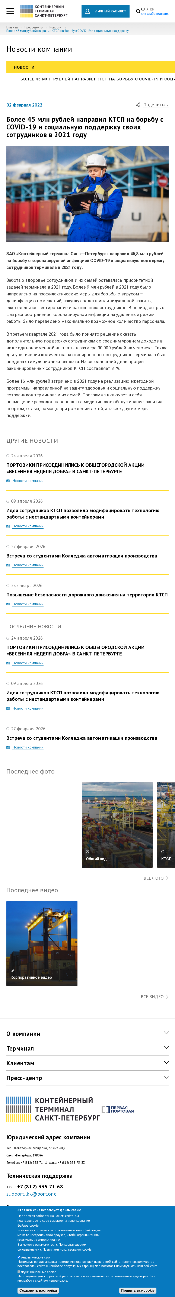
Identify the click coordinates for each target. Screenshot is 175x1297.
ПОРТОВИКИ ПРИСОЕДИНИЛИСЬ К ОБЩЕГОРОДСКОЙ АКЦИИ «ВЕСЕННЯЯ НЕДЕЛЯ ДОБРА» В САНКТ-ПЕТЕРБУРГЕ (75, 468)
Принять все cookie (138, 1290)
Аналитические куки (35, 1257)
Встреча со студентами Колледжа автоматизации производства (82, 555)
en (152, 9)
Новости (55, 27)
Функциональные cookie (38, 1272)
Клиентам (20, 1063)
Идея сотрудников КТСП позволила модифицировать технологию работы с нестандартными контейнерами (83, 513)
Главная (12, 27)
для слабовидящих (155, 13)
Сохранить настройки (38, 1290)
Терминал (20, 1048)
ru (143, 9)
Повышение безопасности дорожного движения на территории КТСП (87, 594)
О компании (23, 1034)
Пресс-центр (34, 27)
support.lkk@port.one (31, 1193)
